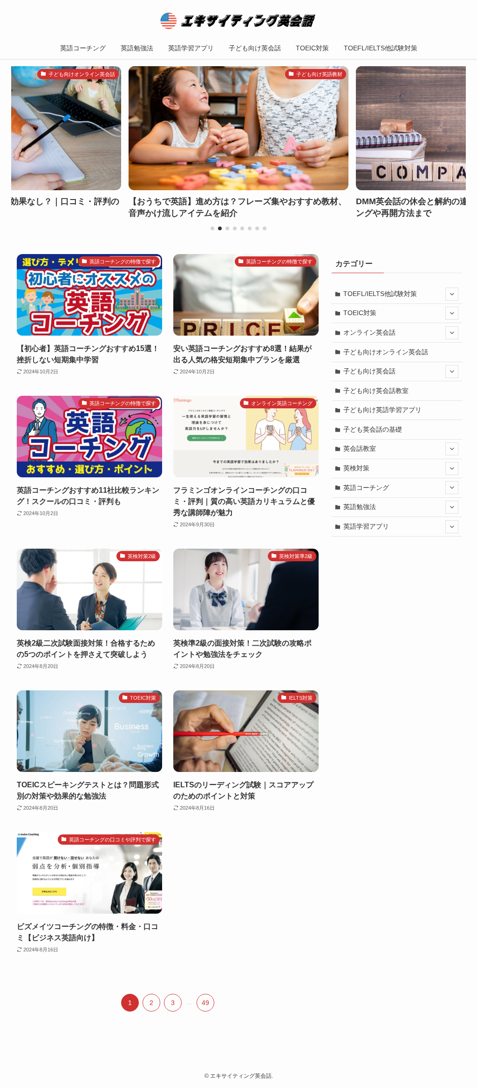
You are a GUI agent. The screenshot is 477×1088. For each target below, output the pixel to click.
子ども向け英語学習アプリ (382, 409)
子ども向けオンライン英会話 (385, 352)
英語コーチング (366, 487)
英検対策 (356, 468)
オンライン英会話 (369, 332)
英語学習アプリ (366, 526)
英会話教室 (359, 448)
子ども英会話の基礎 (372, 429)
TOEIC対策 (359, 313)
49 (205, 1002)
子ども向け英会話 (369, 371)
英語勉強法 (359, 506)
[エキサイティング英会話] (238, 20)
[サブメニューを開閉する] (451, 294)
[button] (212, 228)
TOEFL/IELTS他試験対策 (380, 293)
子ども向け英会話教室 (376, 390)
